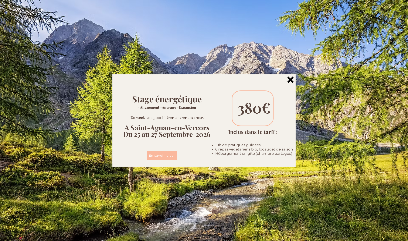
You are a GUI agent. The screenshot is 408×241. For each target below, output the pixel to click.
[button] (290, 80)
